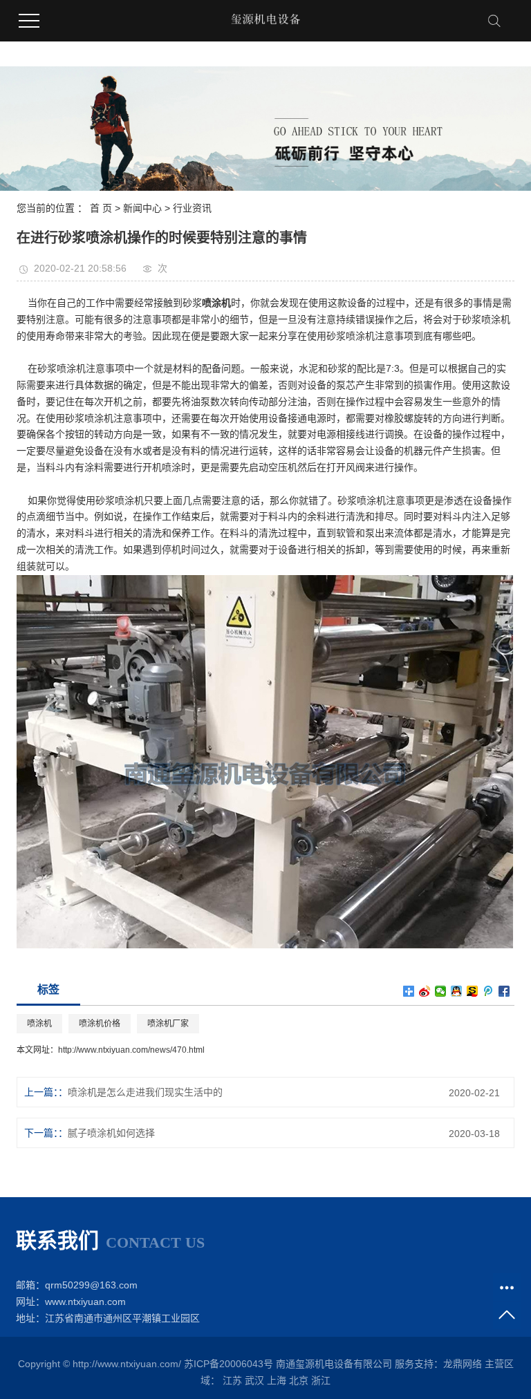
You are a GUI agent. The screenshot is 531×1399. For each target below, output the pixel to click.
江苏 (232, 1380)
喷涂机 (39, 1024)
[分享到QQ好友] (457, 991)
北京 (298, 1380)
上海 (276, 1380)
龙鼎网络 (462, 1363)
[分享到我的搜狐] (472, 991)
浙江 (320, 1380)
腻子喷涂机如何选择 (111, 1132)
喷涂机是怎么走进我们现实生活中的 (145, 1092)
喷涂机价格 (99, 1024)
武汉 (254, 1380)
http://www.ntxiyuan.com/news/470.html (131, 1050)
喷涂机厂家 (168, 1024)
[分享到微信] (441, 991)
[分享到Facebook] (504, 991)
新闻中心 (142, 208)
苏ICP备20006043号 (228, 1363)
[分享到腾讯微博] (488, 991)
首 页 (101, 208)
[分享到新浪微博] (425, 991)
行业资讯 (192, 208)
